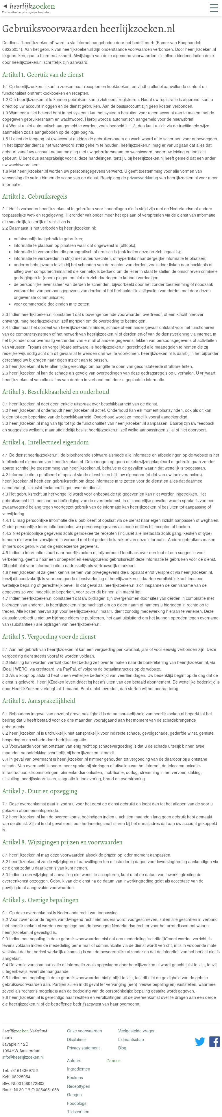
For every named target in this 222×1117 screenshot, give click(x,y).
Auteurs (74, 1060)
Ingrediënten (78, 1069)
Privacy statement (83, 1048)
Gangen (74, 1094)
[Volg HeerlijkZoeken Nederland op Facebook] (214, 1042)
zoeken (32, 6)
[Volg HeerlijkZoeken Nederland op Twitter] (200, 1042)
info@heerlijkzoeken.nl (23, 1057)
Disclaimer (76, 1039)
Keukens (75, 1077)
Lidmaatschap (131, 1039)
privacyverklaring (142, 177)
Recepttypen (78, 1086)
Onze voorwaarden (84, 1031)
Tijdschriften (78, 1111)
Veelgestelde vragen (137, 1031)
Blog (122, 1048)
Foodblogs (76, 1103)
